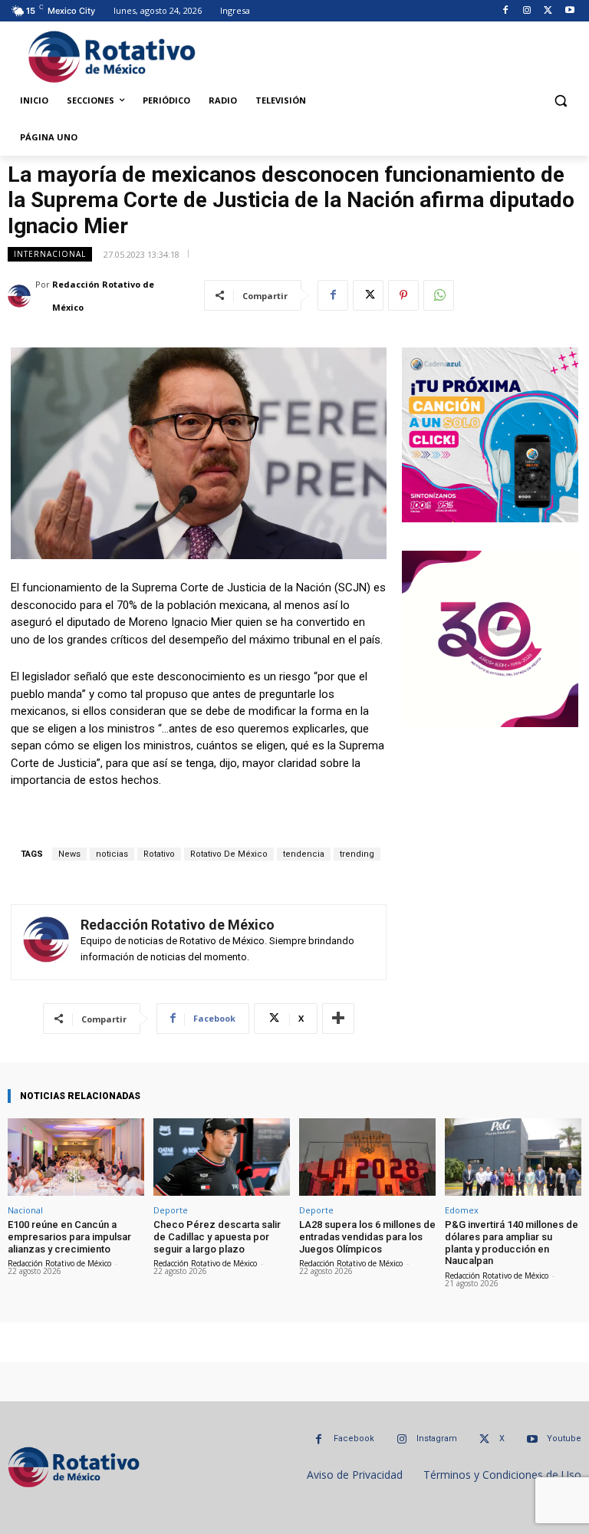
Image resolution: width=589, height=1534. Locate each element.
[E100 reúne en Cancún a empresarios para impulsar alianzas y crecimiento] (76, 1157)
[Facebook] (506, 11)
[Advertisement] (391, 54)
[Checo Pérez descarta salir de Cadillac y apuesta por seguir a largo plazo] (221, 1157)
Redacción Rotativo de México (103, 295)
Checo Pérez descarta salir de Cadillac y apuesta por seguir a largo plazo (217, 1236)
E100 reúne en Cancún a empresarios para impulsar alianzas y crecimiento (69, 1236)
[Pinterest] (403, 295)
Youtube (564, 1438)
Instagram (436, 1438)
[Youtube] (569, 11)
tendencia (303, 854)
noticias (112, 854)
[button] (560, 101)
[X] (548, 11)
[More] (338, 1018)
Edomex (462, 1210)
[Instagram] (527, 11)
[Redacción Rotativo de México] (21, 296)
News (69, 854)
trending (357, 854)
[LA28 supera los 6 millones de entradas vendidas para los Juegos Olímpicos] (367, 1157)
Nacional (25, 1210)
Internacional (50, 254)
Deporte (170, 1210)
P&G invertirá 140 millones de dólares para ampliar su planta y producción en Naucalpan (511, 1242)
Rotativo (159, 854)
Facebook (354, 1438)
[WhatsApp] (438, 295)
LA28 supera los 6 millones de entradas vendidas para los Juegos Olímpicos (367, 1236)
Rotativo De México (229, 854)
